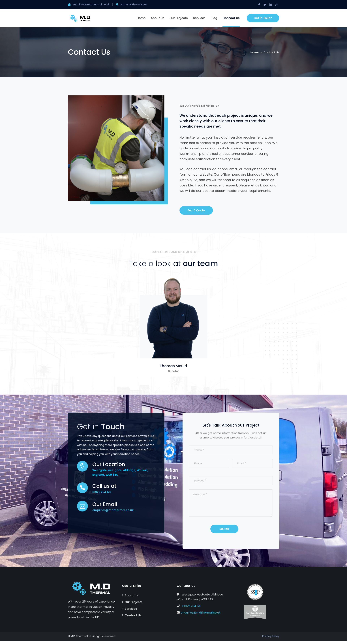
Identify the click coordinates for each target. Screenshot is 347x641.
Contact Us (133, 615)
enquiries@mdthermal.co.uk (200, 612)
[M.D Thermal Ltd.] (80, 18)
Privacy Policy (270, 636)
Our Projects (134, 602)
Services (131, 609)
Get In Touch (263, 18)
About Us (131, 595)
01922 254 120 (101, 492)
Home (254, 52)
